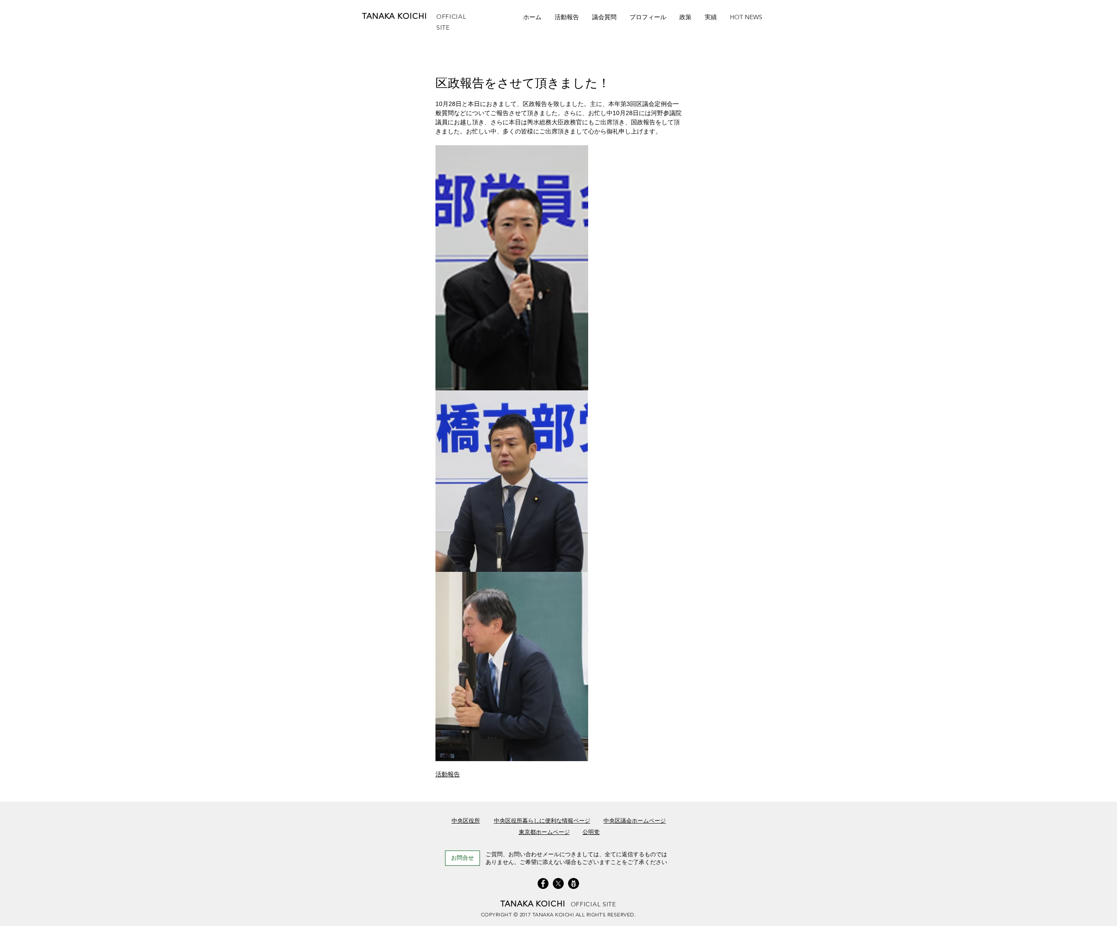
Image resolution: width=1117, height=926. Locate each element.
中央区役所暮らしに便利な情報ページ (542, 820)
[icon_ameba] (573, 883)
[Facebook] (543, 883)
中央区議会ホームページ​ (634, 820)
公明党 (591, 832)
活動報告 (447, 774)
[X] (558, 883)
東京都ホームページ (544, 832)
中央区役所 (466, 820)
